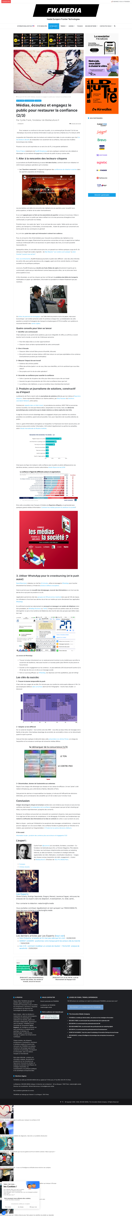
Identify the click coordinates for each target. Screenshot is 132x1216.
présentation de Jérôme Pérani (59, 739)
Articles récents (24, 867)
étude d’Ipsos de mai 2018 (56, 467)
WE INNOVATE (73, 1035)
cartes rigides (35, 323)
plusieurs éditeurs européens (49, 585)
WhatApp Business (35, 608)
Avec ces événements (23, 259)
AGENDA (71, 26)
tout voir (60, 935)
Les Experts (38, 100)
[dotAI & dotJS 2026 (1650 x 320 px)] (48, 40)
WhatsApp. (19, 601)
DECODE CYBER (73, 1020)
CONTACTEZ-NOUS (105, 26)
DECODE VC (72, 1029)
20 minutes (44, 583)
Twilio (45, 608)
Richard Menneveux (34, 1086)
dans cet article (37, 687)
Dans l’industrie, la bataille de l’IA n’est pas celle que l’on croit (42, 938)
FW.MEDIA (24, 1001)
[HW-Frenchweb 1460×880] (102, 76)
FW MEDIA (72, 1017)
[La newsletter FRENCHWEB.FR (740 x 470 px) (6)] (102, 54)
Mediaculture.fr (40, 859)
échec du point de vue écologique (29, 316)
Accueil (19, 97)
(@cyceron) (46, 845)
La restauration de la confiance (40, 807)
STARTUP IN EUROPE (75, 1032)
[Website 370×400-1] (102, 113)
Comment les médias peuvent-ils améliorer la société (58, 507)
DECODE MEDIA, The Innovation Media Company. (93, 1102)
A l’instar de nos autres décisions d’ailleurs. (58, 828)
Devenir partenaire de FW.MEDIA (49, 1001)
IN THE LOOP (53, 26)
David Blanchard (21, 583)
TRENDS (62, 26)
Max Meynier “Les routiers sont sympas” (57, 252)
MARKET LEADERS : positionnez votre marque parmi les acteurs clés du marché (49, 941)
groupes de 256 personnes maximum (49, 597)
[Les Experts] (27, 892)
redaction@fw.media (46, 1007)
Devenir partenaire (102, 195)
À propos (22, 864)
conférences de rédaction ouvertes (65, 169)
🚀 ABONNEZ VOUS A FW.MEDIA (120, 1)
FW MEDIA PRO (42, 26)
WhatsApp (65, 583)
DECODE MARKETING (75, 1026)
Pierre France (20, 151)
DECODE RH (72, 1023)
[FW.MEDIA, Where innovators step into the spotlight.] (66, 13)
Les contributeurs (29, 100)
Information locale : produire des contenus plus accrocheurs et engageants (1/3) (41, 835)
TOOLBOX (80, 26)
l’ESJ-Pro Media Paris (61, 859)
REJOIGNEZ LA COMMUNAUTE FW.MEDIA (85, 1007)
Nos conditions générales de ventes (23, 1090)
